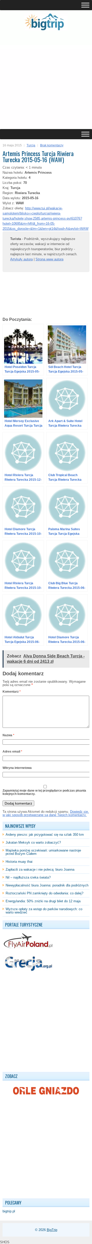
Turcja (31, 145)
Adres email (12, 751)
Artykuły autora (21, 259)
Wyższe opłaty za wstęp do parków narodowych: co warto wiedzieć (44, 910)
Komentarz (12, 691)
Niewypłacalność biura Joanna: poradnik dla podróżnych (47, 885)
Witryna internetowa (17, 768)
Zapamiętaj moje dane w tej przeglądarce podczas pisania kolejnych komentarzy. (44, 792)
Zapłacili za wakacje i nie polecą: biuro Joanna (40, 869)
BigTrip (52, 1230)
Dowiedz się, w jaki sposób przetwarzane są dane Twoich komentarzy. (46, 813)
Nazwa (8, 735)
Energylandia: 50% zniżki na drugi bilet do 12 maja (43, 901)
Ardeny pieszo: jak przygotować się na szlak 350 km (45, 834)
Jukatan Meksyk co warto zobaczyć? (33, 842)
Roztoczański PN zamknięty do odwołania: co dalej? (44, 893)
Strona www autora (49, 259)
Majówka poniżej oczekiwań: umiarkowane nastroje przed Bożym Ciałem (43, 852)
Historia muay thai (19, 862)
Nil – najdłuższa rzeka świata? (28, 877)
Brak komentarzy (51, 145)
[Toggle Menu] (85, 5)
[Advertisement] (46, 80)
